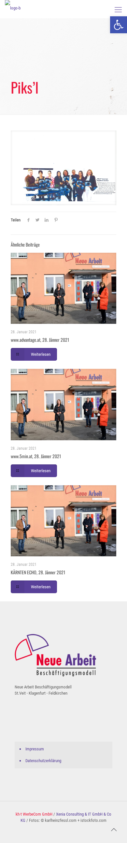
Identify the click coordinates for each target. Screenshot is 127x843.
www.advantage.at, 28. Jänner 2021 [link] (40, 339)
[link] (118, 24)
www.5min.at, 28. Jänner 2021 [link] (36, 456)
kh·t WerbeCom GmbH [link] (34, 814)
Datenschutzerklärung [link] (43, 760)
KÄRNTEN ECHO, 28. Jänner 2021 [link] (38, 572)
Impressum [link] (34, 748)
